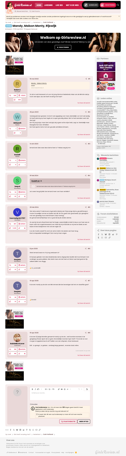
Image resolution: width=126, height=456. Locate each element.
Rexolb (114, 125)
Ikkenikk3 (105, 120)
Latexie (107, 127)
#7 (89, 281)
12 (24, 196)
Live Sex (59, 5)
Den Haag (103, 177)
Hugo (104, 142)
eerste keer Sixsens (107, 201)
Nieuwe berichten (22, 11)
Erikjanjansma (106, 128)
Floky (104, 130)
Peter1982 (112, 132)
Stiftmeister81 (101, 132)
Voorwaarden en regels (42, 452)
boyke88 (106, 113)
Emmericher (100, 137)
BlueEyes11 (100, 115)
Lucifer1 (111, 123)
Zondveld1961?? (101, 110)
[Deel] (86, 79)
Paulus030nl (100, 105)
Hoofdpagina (69, 452)
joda (98, 127)
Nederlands (23, 452)
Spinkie (111, 112)
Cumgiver (100, 108)
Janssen (108, 122)
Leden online (106, 98)
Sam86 (115, 103)
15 (24, 353)
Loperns (99, 120)
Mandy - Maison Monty (39, 83)
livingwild (99, 118)
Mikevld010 (100, 123)
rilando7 (113, 122)
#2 (89, 112)
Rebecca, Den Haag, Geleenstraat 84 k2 (108, 170)
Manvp (109, 125)
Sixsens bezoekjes (106, 159)
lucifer (115, 102)
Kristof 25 (106, 115)
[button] (32, 389)
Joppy (105, 125)
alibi (98, 135)
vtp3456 (116, 223)
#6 (89, 249)
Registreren (64, 47)
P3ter (109, 118)
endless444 (108, 137)
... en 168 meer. (101, 143)
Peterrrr (105, 118)
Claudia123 (110, 140)
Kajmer (102, 127)
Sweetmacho (101, 122)
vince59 (99, 102)
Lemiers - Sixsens (105, 165)
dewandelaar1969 (107, 102)
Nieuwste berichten (109, 155)
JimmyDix (113, 128)
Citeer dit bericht (84, 103)
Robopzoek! (109, 103)
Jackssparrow (114, 133)
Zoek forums (36, 11)
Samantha (100, 138)
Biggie (104, 140)
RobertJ (9, 29)
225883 (112, 135)
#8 (89, 333)
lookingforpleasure (102, 112)
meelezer (107, 135)
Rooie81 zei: (36, 181)
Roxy (108, 110)
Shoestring (100, 107)
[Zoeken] (118, 5)
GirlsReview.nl (12, 452)
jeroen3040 (108, 105)
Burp (111, 113)
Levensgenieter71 (108, 108)
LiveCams (48, 5)
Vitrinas (109, 142)
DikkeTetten (113, 110)
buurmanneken (101, 117)
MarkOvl (106, 107)
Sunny (111, 138)
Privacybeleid (55, 452)
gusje (103, 103)
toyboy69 (99, 130)
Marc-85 (106, 138)
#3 (89, 144)
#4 (89, 175)
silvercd (114, 118)
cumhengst (113, 127)
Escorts (102, 187)
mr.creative (110, 117)
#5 (89, 207)
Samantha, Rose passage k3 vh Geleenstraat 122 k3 (109, 192)
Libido (107, 132)
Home (39, 5)
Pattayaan (112, 107)
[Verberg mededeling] (119, 16)
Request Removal (31, 29)
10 (24, 228)
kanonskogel (105, 133)
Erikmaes (99, 125)
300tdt (110, 120)
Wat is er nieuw (73, 5)
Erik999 (99, 103)
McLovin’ (99, 140)
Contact (31, 452)
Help (62, 452)
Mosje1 (99, 133)
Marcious (99, 142)
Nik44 (101, 135)
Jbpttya (106, 123)
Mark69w (109, 130)
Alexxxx (116, 140)
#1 (89, 79)
